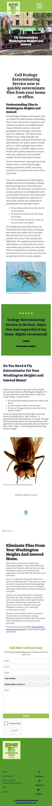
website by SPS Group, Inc (26, 803)
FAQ (4, 787)
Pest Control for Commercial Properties (12, 782)
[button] (39, 6)
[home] (13, 6)
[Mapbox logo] (7, 530)
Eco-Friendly (7, 776)
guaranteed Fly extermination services (25, 628)
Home (4, 771)
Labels (5, 791)
